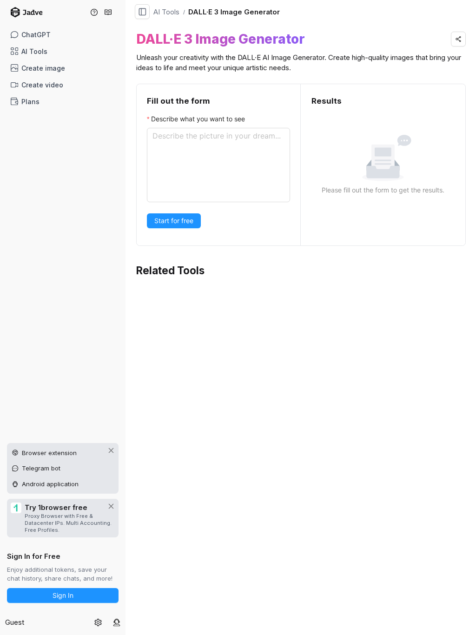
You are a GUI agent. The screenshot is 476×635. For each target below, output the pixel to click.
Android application (50, 484)
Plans (30, 102)
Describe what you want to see (198, 119)
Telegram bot (41, 468)
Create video (42, 85)
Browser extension (49, 452)
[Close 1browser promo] (111, 506)
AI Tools (34, 51)
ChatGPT (36, 35)
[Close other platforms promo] (111, 450)
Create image (43, 68)
